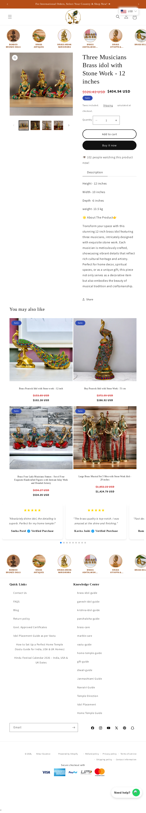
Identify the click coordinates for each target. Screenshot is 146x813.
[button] (10, 17)
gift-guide (83, 661)
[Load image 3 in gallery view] (47, 125)
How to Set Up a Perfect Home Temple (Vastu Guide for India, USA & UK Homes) (39, 647)
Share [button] (89, 299)
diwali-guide (84, 670)
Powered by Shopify (68, 753)
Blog (16, 610)
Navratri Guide (86, 687)
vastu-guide (84, 644)
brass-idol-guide (87, 593)
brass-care (83, 627)
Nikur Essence (43, 753)
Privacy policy (110, 753)
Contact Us (20, 593)
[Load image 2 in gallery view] (35, 125)
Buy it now (109, 145)
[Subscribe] (73, 727)
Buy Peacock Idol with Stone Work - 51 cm (105, 388)
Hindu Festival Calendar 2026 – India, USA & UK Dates (41, 660)
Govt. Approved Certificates (30, 627)
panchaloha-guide (88, 618)
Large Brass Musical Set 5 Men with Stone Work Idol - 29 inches (105, 478)
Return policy (21, 618)
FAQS (16, 601)
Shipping (108, 105)
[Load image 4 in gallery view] (58, 125)
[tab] (95, 172)
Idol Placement (86, 704)
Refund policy (92, 753)
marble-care (84, 635)
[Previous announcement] (7, 4)
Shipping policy (104, 759)
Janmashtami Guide (89, 678)
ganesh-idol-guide (88, 601)
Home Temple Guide (89, 713)
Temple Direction (87, 696)
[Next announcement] (138, 4)
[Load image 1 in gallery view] (24, 125)
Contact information (126, 759)
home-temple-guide (89, 653)
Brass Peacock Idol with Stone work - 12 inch (41, 388)
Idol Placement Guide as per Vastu (34, 635)
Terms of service (128, 753)
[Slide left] (14, 125)
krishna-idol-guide (88, 610)
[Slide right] (69, 125)
